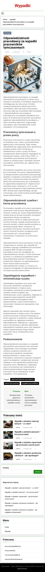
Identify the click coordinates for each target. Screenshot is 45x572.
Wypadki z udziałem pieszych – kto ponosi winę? (22, 492)
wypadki (7, 33)
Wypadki (22, 5)
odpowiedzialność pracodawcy (22, 379)
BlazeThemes (22, 568)
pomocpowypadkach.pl (13, 546)
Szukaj (6, 468)
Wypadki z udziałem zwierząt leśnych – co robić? (22, 488)
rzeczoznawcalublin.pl (12, 555)
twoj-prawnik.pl (10, 551)
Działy (7, 527)
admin (7, 52)
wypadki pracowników (30, 383)
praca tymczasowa (12, 383)
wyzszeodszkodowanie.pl (13, 559)
